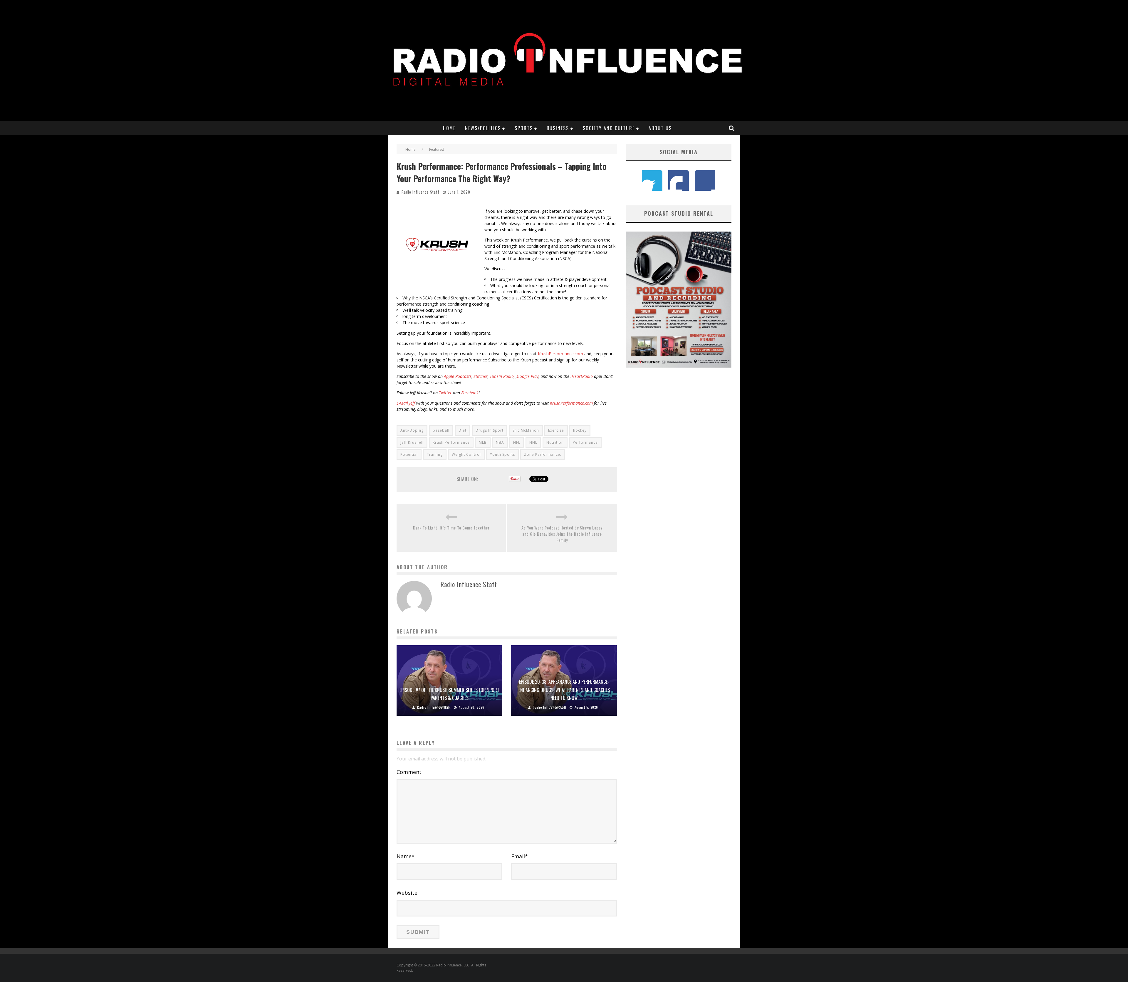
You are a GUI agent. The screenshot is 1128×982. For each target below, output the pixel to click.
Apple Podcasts (457, 376)
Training (435, 454)
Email (519, 856)
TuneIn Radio (502, 376)
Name (405, 856)
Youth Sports (502, 454)
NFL (516, 442)
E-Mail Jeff (406, 403)
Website (407, 892)
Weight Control (466, 454)
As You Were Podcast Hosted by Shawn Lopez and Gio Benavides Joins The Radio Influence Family (562, 533)
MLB (483, 442)
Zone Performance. (542, 454)
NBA (500, 442)
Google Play (527, 376)
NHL (533, 442)
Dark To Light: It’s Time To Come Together (451, 527)
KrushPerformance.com (560, 353)
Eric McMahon (526, 430)
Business (558, 128)
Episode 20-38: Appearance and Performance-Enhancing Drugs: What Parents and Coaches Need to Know (564, 689)
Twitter (445, 393)
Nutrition (555, 442)
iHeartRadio (581, 376)
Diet (462, 430)
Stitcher (481, 376)
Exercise (556, 430)
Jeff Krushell (412, 442)
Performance (585, 442)
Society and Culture (609, 128)
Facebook (470, 393)
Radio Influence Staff (420, 192)
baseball (441, 430)
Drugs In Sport (489, 430)
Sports (524, 128)
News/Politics (483, 128)
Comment (409, 771)
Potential (409, 454)
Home (449, 128)
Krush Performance (451, 442)
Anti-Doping (412, 430)
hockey (580, 430)
